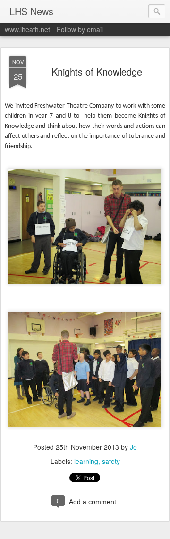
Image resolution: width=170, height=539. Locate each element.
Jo (133, 447)
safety (111, 461)
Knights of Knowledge (96, 71)
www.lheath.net (27, 29)
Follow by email (80, 29)
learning (86, 461)
